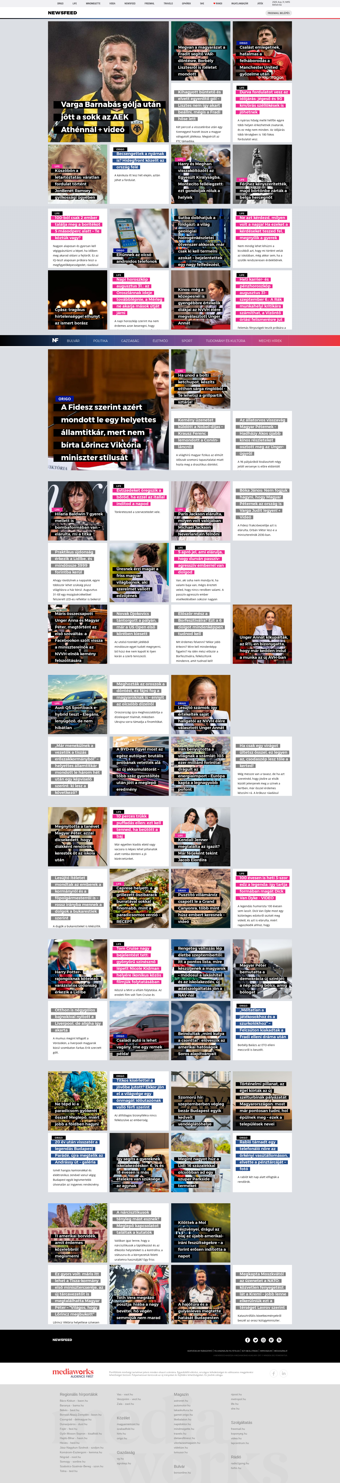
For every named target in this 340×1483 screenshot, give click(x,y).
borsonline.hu (182, 1472)
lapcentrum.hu (240, 1443)
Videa (112, 3)
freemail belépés (279, 13)
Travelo (168, 3)
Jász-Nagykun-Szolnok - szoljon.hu (81, 1447)
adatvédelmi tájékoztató (199, 1351)
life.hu (234, 1403)
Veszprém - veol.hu (129, 1399)
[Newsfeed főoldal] (62, 1340)
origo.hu (122, 1438)
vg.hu (120, 1458)
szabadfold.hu (125, 1428)
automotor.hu (182, 1405)
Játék (260, 3)
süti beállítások (250, 1351)
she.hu (235, 1408)
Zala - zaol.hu (125, 1403)
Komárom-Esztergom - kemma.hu (81, 1452)
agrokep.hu (124, 1463)
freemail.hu (238, 1428)
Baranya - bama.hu (72, 1405)
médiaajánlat (280, 1351)
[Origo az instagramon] (263, 1340)
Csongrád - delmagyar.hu (75, 1419)
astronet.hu (181, 1400)
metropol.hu (238, 1399)
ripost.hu (236, 1394)
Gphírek (186, 3)
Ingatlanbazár (239, 3)
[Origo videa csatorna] (271, 1340)
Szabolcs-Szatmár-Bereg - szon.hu (81, 1466)
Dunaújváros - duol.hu (73, 1424)
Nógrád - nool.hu (70, 1457)
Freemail (149, 3)
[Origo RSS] (279, 1340)
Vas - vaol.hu (125, 1394)
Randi (219, 3)
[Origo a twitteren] (255, 1340)
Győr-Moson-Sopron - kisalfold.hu (81, 1433)
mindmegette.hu (184, 1428)
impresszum (266, 1351)
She (202, 3)
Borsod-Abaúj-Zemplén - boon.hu (81, 1414)
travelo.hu (180, 1433)
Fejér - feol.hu (68, 1428)
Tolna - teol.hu (69, 1471)
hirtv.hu (121, 1433)
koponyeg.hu (239, 1433)
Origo (60, 3)
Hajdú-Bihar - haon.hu (73, 1438)
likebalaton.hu (182, 1419)
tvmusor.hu (181, 1452)
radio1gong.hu (240, 1463)
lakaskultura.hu (183, 1410)
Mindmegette (93, 3)
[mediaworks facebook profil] (274, 1373)
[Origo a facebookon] (247, 1340)
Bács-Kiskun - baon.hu (74, 1400)
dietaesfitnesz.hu (184, 1438)
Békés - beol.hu (69, 1410)
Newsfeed (130, 3)
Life (75, 3)
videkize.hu (181, 1447)
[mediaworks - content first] (73, 1373)
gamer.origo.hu (183, 1414)
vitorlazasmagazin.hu (187, 1442)
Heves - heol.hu (69, 1442)
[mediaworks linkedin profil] (283, 1373)
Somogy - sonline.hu (72, 1461)
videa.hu (236, 1438)
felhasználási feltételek (227, 1351)
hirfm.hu (236, 1468)
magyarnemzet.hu (128, 1424)
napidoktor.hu (182, 1424)
